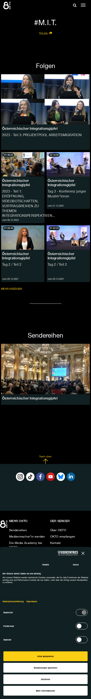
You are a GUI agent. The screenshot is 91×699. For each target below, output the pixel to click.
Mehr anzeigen (12, 289)
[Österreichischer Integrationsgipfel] (45, 369)
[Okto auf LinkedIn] (71, 476)
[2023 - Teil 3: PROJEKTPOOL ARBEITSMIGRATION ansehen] (45, 99)
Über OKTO (58, 530)
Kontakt (55, 543)
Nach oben (45, 456)
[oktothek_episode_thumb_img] (22, 164)
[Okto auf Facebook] (40, 476)
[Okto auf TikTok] (30, 476)
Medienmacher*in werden (27, 536)
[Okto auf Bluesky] (61, 476)
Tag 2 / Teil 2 (12, 265)
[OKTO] (7, 5)
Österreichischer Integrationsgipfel (16, 183)
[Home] (4, 525)
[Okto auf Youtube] (50, 476)
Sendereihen (18, 530)
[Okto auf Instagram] (20, 476)
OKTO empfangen (62, 536)
